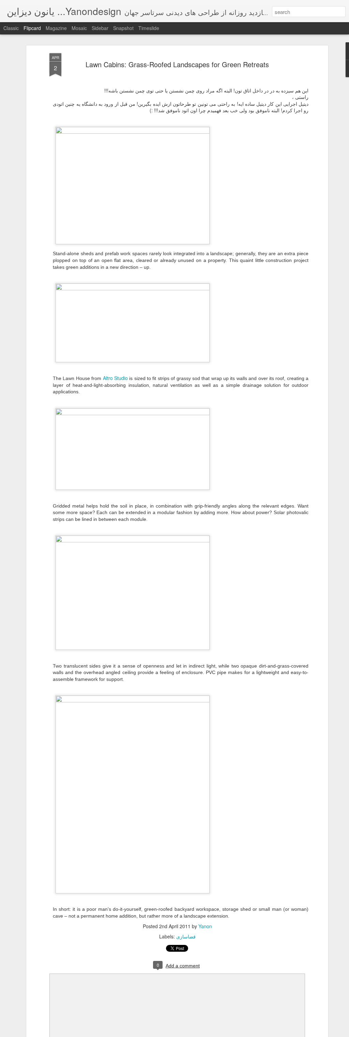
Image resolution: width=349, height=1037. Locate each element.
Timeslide (148, 28)
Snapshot (123, 28)
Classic (11, 28)
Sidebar (100, 28)
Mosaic (79, 28)
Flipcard (32, 28)
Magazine (56, 28)
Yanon (205, 926)
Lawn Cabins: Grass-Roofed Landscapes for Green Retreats (177, 64)
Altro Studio (115, 378)
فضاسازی (186, 936)
